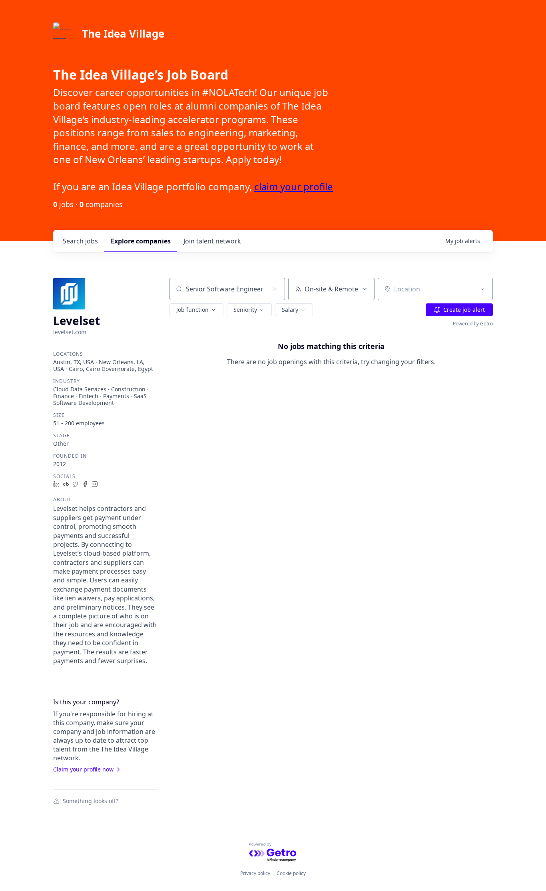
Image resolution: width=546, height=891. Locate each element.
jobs (80, 241)
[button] (196, 309)
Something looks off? (90, 800)
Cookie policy (291, 873)
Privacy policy (255, 873)
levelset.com (69, 332)
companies (141, 241)
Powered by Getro (473, 323)
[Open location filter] (482, 289)
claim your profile (293, 186)
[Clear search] (274, 289)
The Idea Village (123, 33)
